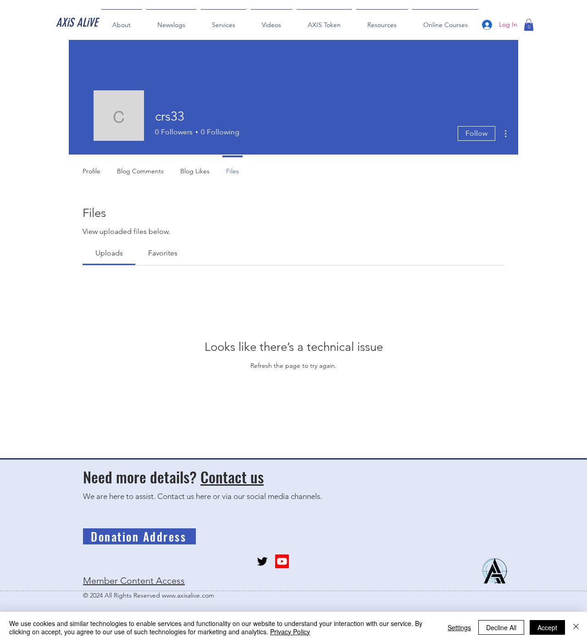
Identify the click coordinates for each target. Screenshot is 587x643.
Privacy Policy (290, 631)
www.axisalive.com (188, 595)
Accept (547, 627)
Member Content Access (134, 580)
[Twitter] (262, 561)
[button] (529, 25)
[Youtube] (282, 561)
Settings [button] (459, 627)
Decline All (501, 627)
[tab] (109, 253)
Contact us (232, 477)
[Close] (575, 627)
